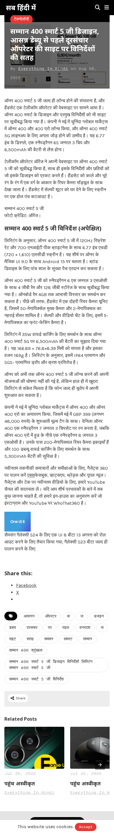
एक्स (31, 475)
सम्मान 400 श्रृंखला (25, 650)
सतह (30, 639)
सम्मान (87, 639)
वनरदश (85, 627)
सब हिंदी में (21, 7)
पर (50, 627)
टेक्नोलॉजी (21, 19)
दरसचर (32, 627)
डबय (12, 627)
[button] (106, 7)
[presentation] (100, 765)
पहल (65, 627)
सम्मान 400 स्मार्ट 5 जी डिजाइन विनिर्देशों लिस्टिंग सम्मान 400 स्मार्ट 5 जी (50, 665)
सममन (48, 639)
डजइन (99, 616)
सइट (12, 639)
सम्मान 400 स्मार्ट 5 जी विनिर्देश (36, 679)
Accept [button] (85, 826)
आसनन (29, 616)
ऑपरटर (50, 616)
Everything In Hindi (43, 68)
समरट (68, 639)
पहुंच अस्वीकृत (19, 783)
